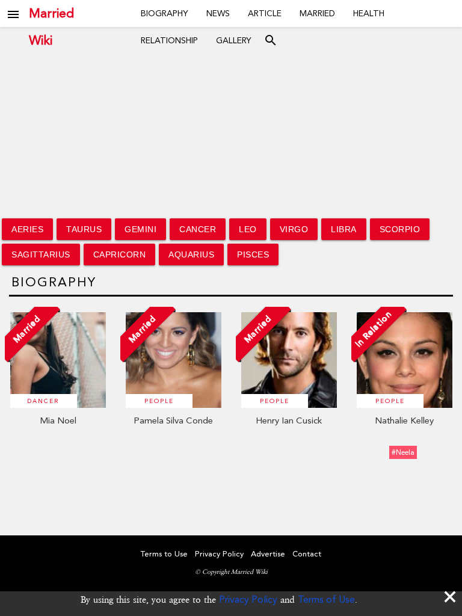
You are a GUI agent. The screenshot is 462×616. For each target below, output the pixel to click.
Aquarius (191, 254)
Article (265, 13)
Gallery (233, 40)
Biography (164, 13)
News (218, 13)
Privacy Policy (248, 599)
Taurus (84, 229)
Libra (344, 229)
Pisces (253, 254)
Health (368, 13)
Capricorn (119, 254)
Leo (248, 229)
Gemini (140, 229)
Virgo (294, 229)
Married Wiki (51, 13)
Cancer (197, 229)
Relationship (169, 40)
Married (317, 13)
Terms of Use (326, 599)
